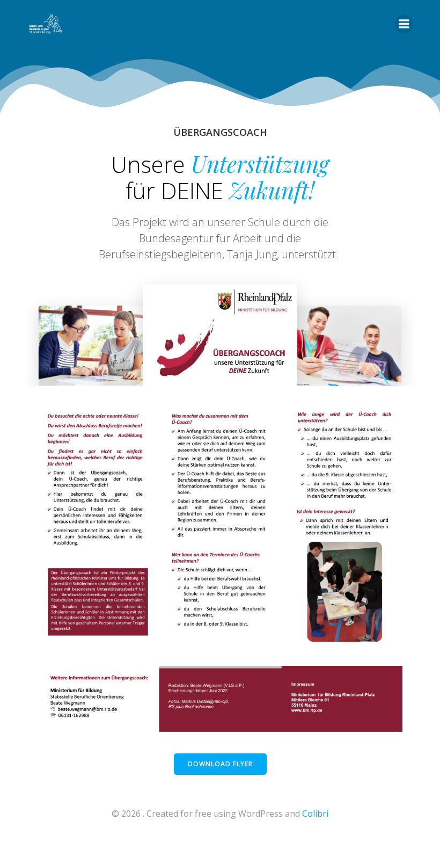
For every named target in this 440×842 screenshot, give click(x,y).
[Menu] (404, 24)
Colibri (315, 813)
